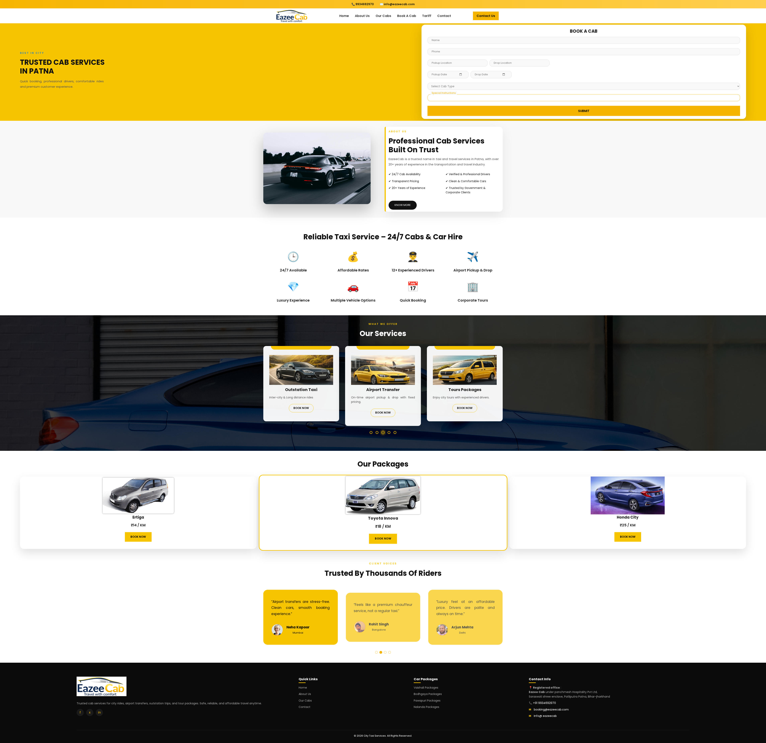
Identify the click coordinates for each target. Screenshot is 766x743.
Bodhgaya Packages (428, 694)
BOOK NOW (301, 408)
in (99, 712)
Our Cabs (383, 16)
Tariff (426, 16)
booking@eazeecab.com (551, 710)
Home (344, 16)
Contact (444, 16)
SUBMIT (583, 112)
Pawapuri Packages (427, 701)
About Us (362, 16)
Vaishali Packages (426, 688)
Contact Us (486, 16)
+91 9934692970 (544, 703)
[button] (371, 432)
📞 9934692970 (362, 4)
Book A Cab (406, 16)
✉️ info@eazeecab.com (397, 4)
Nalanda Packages (426, 707)
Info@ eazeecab (545, 716)
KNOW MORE (403, 205)
